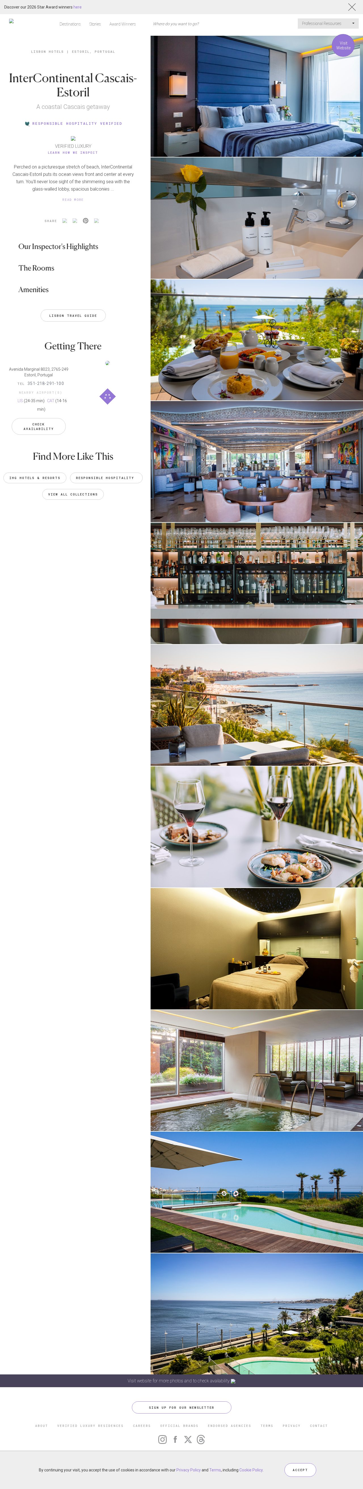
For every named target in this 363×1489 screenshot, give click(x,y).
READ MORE (73, 199)
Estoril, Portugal (93, 51)
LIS (20, 400)
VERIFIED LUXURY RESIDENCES (90, 1425)
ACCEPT (300, 1470)
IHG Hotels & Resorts (34, 478)
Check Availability (39, 426)
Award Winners (122, 24)
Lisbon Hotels (47, 51)
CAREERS (142, 1425)
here (77, 7)
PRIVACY (292, 1425)
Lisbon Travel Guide (73, 315)
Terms (215, 1470)
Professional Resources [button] (322, 23)
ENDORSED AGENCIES (229, 1425)
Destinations (70, 24)
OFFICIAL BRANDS (179, 1425)
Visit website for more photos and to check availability (179, 1380)
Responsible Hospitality (106, 478)
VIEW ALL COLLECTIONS (73, 494)
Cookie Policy (251, 1470)
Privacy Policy (188, 1470)
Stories (95, 24)
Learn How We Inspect (73, 152)
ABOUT (41, 1425)
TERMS (267, 1425)
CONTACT (319, 1425)
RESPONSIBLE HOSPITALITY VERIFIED (77, 123)
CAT (50, 400)
